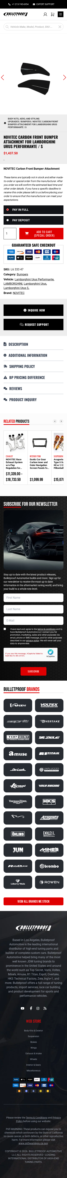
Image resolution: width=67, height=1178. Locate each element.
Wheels (33, 1059)
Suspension (33, 1036)
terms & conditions (47, 629)
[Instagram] (38, 1008)
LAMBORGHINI (13, 283)
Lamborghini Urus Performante (34, 279)
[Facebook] (31, 1008)
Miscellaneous (33, 1070)
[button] (2, 77)
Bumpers (26, 121)
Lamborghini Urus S (16, 288)
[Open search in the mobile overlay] (33, 26)
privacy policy (32, 640)
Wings (34, 1048)
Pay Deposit (21, 220)
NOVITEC (18, 293)
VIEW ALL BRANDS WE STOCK (34, 901)
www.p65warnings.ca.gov (33, 1143)
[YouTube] (22, 1008)
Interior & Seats (33, 1065)
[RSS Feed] (45, 1008)
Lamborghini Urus (35, 283)
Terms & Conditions (36, 1117)
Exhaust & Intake (34, 1053)
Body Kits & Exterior (33, 1030)
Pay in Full (20, 209)
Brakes (33, 1042)
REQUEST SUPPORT (37, 324)
